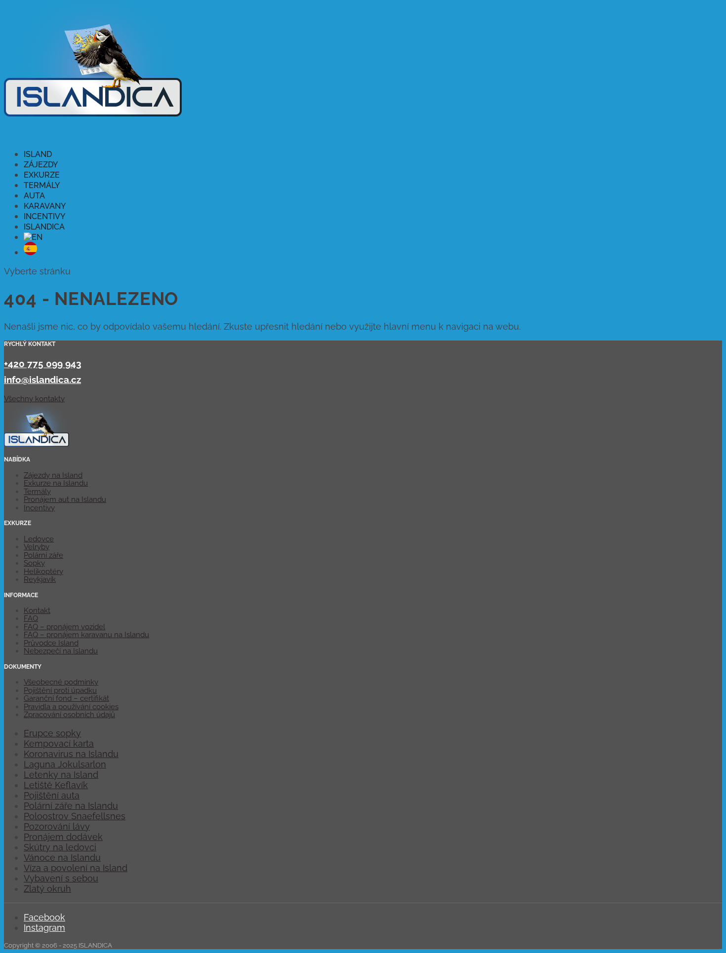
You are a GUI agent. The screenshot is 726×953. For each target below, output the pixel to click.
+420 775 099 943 (42, 363)
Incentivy (39, 507)
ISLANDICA (44, 226)
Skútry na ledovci (60, 847)
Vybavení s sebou (61, 878)
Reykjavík (40, 579)
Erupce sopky (52, 733)
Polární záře (43, 555)
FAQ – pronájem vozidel (64, 626)
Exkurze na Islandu (56, 483)
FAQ (31, 618)
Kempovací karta (59, 743)
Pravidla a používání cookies (71, 706)
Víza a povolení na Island (75, 868)
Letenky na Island (61, 774)
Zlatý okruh (47, 888)
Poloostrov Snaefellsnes (74, 816)
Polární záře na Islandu (71, 806)
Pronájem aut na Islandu (65, 499)
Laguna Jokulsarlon (65, 764)
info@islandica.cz (42, 379)
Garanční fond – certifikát (66, 698)
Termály (37, 491)
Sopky (34, 563)
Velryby (36, 546)
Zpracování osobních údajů (69, 714)
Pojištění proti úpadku (60, 690)
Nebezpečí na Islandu (61, 651)
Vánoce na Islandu (62, 857)
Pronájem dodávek (63, 837)
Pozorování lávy (57, 826)
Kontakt (37, 610)
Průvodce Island (51, 643)
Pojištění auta (52, 795)
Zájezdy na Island (53, 475)
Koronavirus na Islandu (71, 754)
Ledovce (39, 538)
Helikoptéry (43, 571)
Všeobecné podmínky (61, 682)
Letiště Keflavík (56, 785)
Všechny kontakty (34, 398)
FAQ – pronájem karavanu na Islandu (86, 634)
